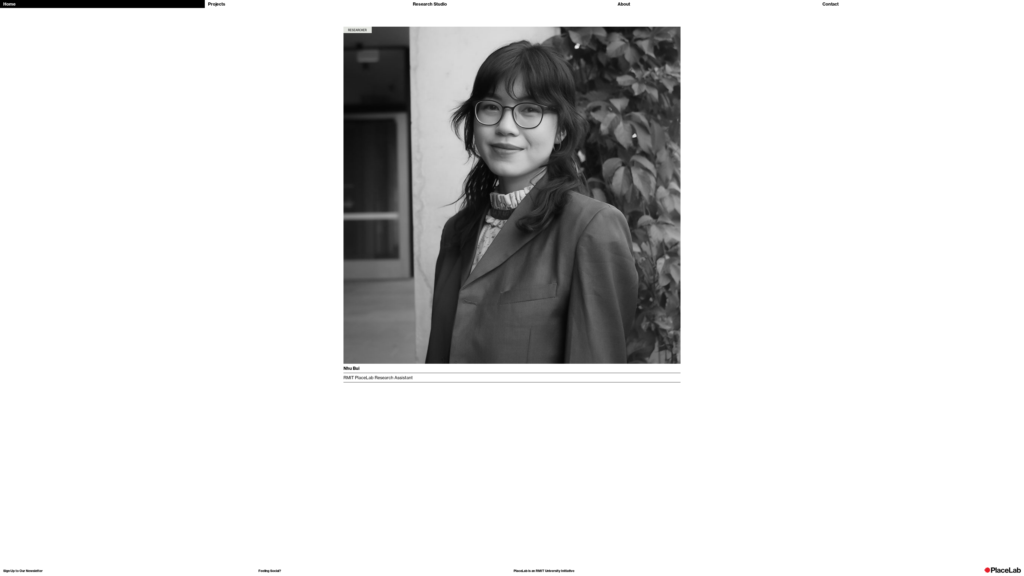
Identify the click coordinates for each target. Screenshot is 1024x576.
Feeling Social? (269, 571)
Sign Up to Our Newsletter (23, 571)
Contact (830, 4)
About (624, 4)
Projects (216, 4)
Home (9, 4)
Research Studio (430, 4)
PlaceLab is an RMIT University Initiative (544, 571)
